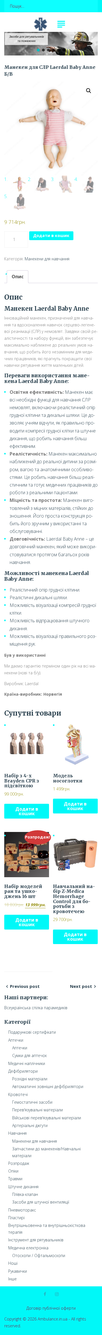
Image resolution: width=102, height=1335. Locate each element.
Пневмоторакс (22, 1210)
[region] (51, 43)
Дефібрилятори (23, 1071)
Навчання (17, 1133)
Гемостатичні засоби (32, 1102)
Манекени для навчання (47, 258)
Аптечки (15, 1040)
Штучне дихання (23, 1186)
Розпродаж (18, 1163)
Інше (12, 1279)
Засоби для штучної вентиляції (40, 1202)
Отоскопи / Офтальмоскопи (38, 1255)
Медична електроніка (28, 1247)
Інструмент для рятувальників (35, 1240)
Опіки (13, 1171)
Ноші (13, 1263)
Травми (15, 1178)
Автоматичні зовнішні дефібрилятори (47, 1086)
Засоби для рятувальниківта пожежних (26, 38)
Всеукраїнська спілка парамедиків (35, 1007)
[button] (92, 37)
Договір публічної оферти (51, 1308)
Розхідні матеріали (29, 1078)
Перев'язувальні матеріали (37, 1109)
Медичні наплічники (26, 1063)
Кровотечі (18, 1094)
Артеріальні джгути (30, 1125)
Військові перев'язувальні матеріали (46, 1117)
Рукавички (17, 1271)
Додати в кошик (51, 235)
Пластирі (16, 1217)
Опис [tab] (18, 276)
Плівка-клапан (25, 1194)
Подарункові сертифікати (32, 1032)
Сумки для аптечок (29, 1055)
